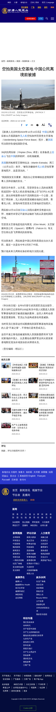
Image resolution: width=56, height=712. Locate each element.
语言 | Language (48, 2)
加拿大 (21, 472)
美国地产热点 (46, 560)
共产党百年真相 (29, 629)
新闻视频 (17, 533)
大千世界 (39, 601)
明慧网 (33, 688)
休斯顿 (44, 472)
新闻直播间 (31, 19)
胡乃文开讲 (19, 588)
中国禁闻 (16, 544)
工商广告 (26, 665)
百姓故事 (26, 655)
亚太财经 (16, 570)
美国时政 (25, 61)
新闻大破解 (31, 554)
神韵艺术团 (18, 684)
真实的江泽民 (28, 642)
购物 (32, 500)
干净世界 (41, 684)
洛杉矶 (29, 472)
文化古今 (44, 557)
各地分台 (24, 2)
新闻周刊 (16, 554)
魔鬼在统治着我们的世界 (33, 635)
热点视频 (26, 522)
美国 (18, 61)
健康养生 (20, 577)
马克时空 (30, 567)
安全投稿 (6, 679)
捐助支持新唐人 (20, 500)
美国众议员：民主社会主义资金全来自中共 (19, 397)
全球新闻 (16, 537)
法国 (51, 472)
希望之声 (6, 688)
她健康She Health (22, 585)
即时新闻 (35, 522)
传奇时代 (26, 625)
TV (41, 19)
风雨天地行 (27, 648)
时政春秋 (30, 547)
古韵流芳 (44, 544)
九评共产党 (27, 639)
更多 (25, 691)
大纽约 (14, 472)
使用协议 (48, 676)
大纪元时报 (30, 684)
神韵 (9, 2)
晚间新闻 (16, 547)
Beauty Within (42, 598)
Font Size (43, 124)
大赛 (15, 2)
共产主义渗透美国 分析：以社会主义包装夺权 (19, 427)
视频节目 (37, 490)
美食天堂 (39, 591)
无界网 (5, 691)
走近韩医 (19, 598)
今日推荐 (45, 522)
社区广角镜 (17, 563)
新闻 (14, 509)
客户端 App (38, 679)
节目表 (16, 495)
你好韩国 (39, 588)
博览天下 (16, 525)
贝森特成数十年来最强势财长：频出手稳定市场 (19, 413)
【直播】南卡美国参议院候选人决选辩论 (19, 382)
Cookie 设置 (28, 708)
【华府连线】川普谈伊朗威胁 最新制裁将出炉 (19, 367)
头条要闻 (16, 522)
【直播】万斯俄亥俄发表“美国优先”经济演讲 (47, 367)
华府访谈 (16, 557)
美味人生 (39, 594)
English (32, 476)
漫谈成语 (44, 550)
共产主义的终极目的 (31, 632)
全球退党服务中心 (20, 688)
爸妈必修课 (45, 554)
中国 (44, 132)
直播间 (26, 495)
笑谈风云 (44, 540)
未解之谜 (44, 537)
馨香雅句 (44, 547)
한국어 (23, 480)
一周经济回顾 (18, 560)
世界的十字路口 (33, 563)
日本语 (15, 480)
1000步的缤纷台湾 (42, 609)
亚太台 (13, 476)
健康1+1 (18, 581)
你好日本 (39, 585)
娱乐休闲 (41, 577)
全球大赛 (44, 525)
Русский (6, 480)
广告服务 (16, 679)
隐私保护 (38, 676)
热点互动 (30, 540)
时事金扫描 (31, 544)
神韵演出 (34, 525)
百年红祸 (26, 645)
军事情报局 (31, 557)
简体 (37, 2)
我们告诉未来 (28, 622)
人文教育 (45, 533)
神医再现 (19, 594)
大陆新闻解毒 (32, 570)
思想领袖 (30, 550)
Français (41, 476)
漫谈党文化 (27, 658)
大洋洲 (36, 472)
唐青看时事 (31, 560)
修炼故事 (26, 662)
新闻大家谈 (31, 537)
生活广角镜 (40, 581)
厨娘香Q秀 (40, 604)
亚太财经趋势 (18, 567)
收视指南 (27, 676)
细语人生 (30, 573)
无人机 (23, 136)
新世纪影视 (15, 691)
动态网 (42, 688)
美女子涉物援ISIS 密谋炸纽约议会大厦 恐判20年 (47, 382)
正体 (32, 2)
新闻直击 (16, 550)
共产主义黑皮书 (29, 652)
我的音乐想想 (41, 614)
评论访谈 (31, 533)
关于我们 (17, 676)
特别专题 (28, 618)
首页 (3, 61)
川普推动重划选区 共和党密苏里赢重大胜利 (47, 397)
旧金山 (23, 210)
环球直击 (16, 540)
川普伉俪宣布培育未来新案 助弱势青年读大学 (47, 413)
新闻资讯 (10, 61)
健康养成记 (19, 591)
